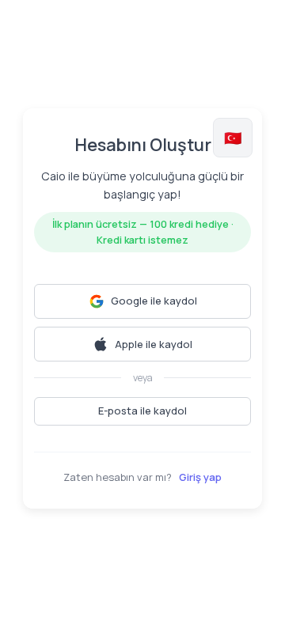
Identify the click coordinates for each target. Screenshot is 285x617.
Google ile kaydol (154, 300)
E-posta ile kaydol (142, 410)
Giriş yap (200, 477)
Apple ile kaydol (153, 344)
